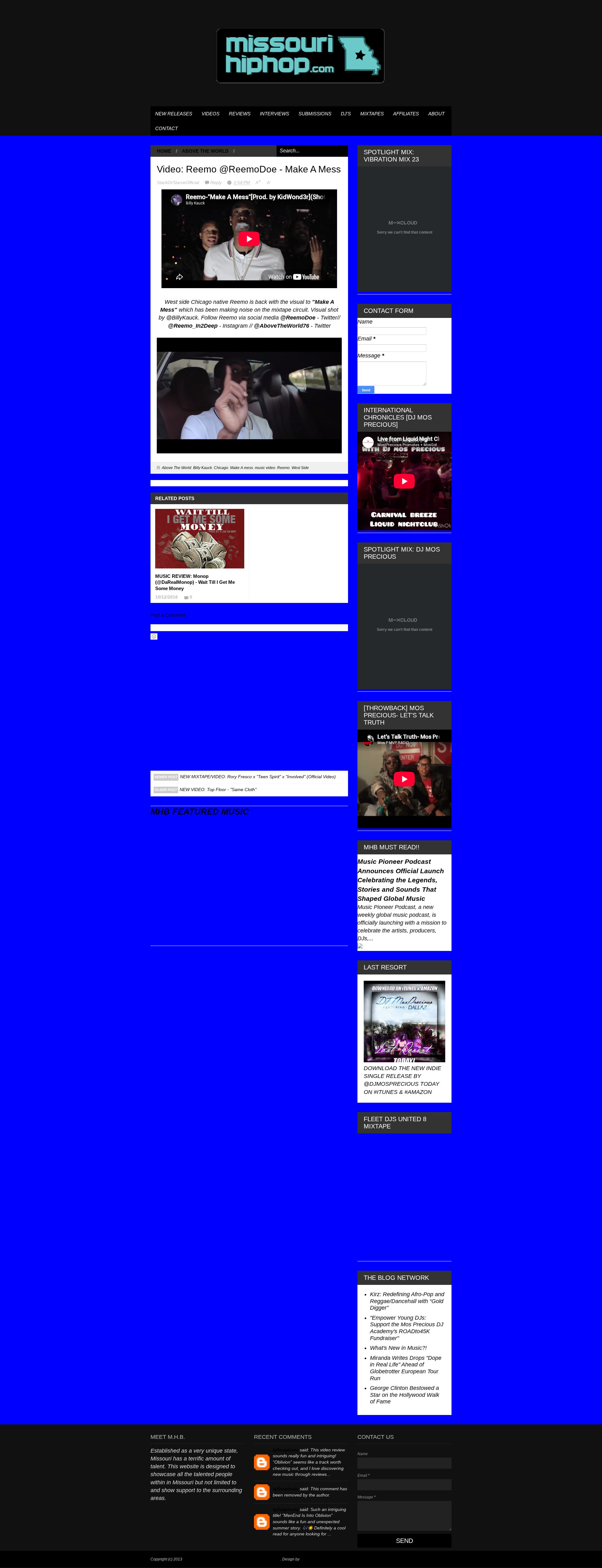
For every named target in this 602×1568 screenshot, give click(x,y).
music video (265, 468)
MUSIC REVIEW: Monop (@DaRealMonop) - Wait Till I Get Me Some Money (195, 582)
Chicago (221, 468)
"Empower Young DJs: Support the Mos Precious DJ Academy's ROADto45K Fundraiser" (406, 1328)
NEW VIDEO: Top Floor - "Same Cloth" (218, 789)
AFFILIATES (406, 113)
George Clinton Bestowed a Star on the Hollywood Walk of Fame (404, 1395)
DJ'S (346, 113)
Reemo (283, 468)
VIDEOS (210, 113)
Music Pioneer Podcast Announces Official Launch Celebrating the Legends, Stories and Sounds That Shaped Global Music (400, 880)
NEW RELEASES (173, 113)
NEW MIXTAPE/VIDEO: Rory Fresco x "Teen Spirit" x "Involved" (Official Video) (258, 776)
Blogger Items (312, 1559)
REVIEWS (240, 113)
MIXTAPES (372, 113)
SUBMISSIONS (314, 113)
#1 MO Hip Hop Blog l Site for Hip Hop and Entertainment (231, 1559)
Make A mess (241, 468)
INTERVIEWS (274, 113)
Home (164, 151)
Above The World (205, 151)
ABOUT (436, 113)
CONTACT (166, 128)
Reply (216, 182)
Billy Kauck (202, 468)
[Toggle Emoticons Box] (153, 636)
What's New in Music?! (398, 1348)
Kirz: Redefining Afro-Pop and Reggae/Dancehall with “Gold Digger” (407, 1301)
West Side (300, 468)
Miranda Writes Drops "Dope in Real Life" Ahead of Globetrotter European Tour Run (405, 1368)
